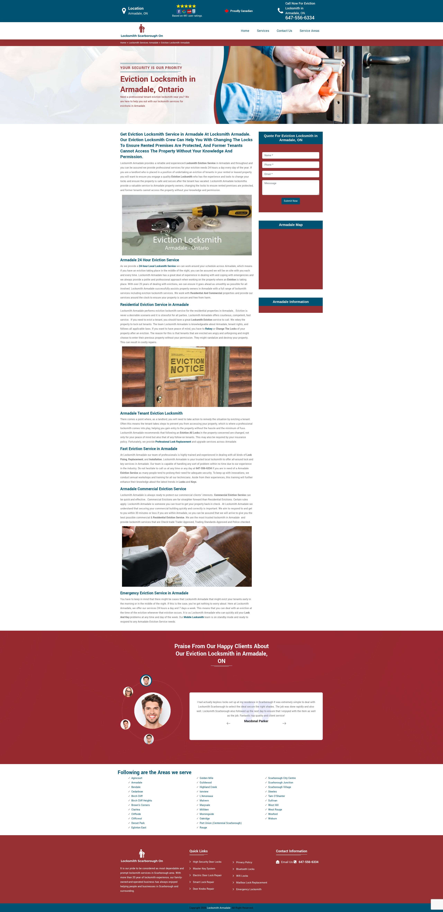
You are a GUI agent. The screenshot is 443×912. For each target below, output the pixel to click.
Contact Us (284, 31)
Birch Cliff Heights (141, 800)
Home (245, 31)
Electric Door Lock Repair (207, 875)
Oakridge (205, 818)
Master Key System (204, 868)
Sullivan (272, 800)
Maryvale (205, 805)
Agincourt (136, 778)
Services (263, 31)
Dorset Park (137, 823)
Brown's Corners (140, 805)
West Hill (273, 805)
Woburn (272, 818)
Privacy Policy (244, 862)
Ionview (204, 791)
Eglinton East (138, 827)
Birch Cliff (137, 796)
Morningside (207, 814)
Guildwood (206, 782)
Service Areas (309, 31)
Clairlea (135, 809)
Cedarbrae (137, 791)
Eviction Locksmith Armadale (175, 42)
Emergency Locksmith (248, 889)
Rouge (203, 827)
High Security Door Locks (207, 862)
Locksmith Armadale (218, 908)
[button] (149, 739)
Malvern (204, 800)
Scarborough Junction (280, 782)
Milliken (204, 809)
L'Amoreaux (206, 796)
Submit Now (291, 201)
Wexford (273, 814)
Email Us (287, 862)
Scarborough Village (279, 787)
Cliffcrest (136, 818)
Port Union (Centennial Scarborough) (221, 823)
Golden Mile (206, 778)
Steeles (272, 791)
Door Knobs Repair (203, 889)
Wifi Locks (242, 876)
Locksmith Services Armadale (143, 42)
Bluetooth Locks (245, 869)
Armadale (136, 782)
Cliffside (136, 814)
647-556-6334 (299, 18)
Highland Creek (208, 787)
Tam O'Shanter (276, 796)
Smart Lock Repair (203, 882)
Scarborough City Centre (282, 778)
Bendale (136, 787)
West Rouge (275, 809)
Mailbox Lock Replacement (251, 882)
